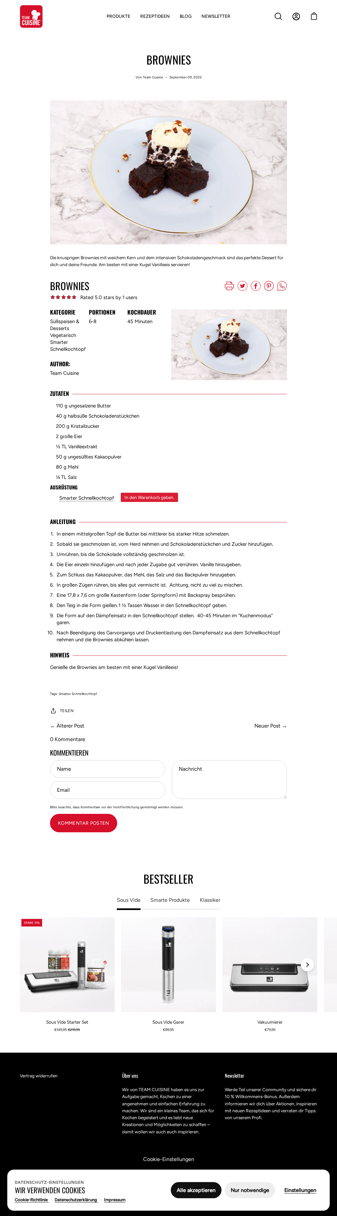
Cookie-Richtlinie (32, 1199)
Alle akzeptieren (196, 1190)
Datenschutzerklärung (76, 1199)
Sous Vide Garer (168, 1022)
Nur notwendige (250, 1190)
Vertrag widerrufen (39, 1075)
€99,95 (168, 1030)
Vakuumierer (270, 1022)
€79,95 (270, 1030)
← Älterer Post (67, 726)
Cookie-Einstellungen (168, 1159)
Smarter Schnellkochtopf (86, 498)
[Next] (307, 964)
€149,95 (67, 1030)
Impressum (114, 1199)
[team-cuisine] (31, 16)
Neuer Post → (270, 726)
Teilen (66, 710)
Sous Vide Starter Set (67, 1022)
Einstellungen (300, 1190)
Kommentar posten (83, 823)
